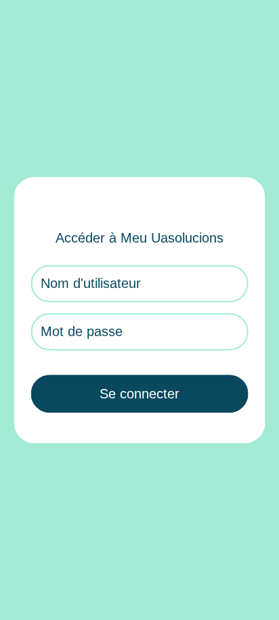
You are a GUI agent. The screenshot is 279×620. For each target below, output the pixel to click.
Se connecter (139, 393)
